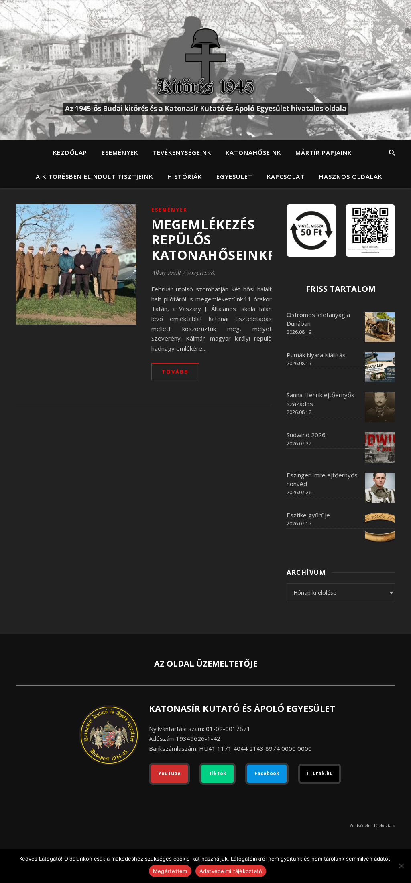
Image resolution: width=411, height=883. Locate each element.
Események (120, 152)
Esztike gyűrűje (308, 515)
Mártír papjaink (323, 152)
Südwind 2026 (306, 435)
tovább (175, 371)
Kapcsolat (286, 176)
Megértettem (170, 871)
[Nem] (401, 866)
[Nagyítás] (384, 215)
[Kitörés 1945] (205, 61)
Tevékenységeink (182, 152)
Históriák (184, 176)
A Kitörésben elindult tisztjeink (94, 176)
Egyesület (234, 176)
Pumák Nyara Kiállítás (316, 355)
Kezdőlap (70, 152)
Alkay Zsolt (166, 273)
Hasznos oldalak (350, 176)
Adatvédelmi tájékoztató (372, 825)
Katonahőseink (253, 152)
